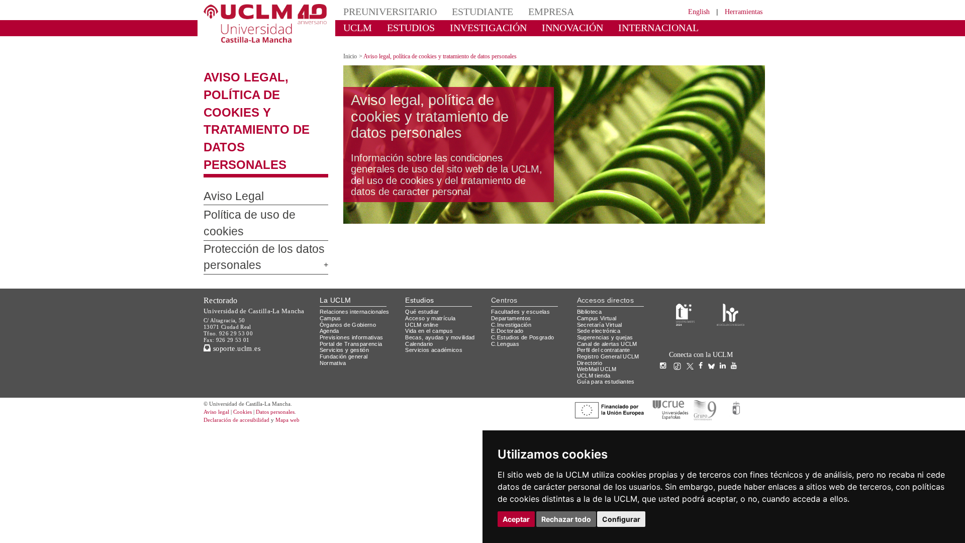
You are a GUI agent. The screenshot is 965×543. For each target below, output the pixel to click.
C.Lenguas (505, 289)
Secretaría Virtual (602, 270)
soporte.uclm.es (239, 293)
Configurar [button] (621, 519)
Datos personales (289, 357)
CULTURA (682, 27)
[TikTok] (680, 311)
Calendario (420, 289)
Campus (331, 263)
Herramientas (740, 11)
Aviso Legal (228, 152)
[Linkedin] (723, 311)
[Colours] (730, 259)
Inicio (350, 47)
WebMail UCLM (598, 314)
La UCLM (335, 245)
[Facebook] (703, 311)
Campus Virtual (598, 263)
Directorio (591, 308)
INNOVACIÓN (542, 27)
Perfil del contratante (607, 295)
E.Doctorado (508, 276)
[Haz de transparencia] (685, 259)
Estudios (419, 245)
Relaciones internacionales (358, 257)
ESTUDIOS (402, 27)
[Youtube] (736, 311)
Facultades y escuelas (521, 257)
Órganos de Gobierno (350, 270)
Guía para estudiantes (608, 327)
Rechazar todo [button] (566, 519)
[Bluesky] (714, 311)
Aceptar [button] (516, 519)
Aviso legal (218, 357)
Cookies (248, 357)
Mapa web (300, 366)
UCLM (354, 27)
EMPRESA (526, 11)
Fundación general (346, 302)
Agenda (330, 276)
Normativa (334, 308)
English (690, 11)
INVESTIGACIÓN (470, 27)
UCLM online (423, 270)
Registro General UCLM (610, 302)
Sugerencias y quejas (607, 283)
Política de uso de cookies (259, 171)
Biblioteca (591, 257)
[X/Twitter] (693, 311)
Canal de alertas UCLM (608, 289)
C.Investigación (512, 270)
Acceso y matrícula (432, 263)
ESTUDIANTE (464, 11)
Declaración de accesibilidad (242, 366)
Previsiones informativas (355, 283)
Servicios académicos (435, 295)
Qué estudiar (423, 257)
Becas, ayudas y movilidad (442, 283)
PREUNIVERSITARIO (383, 11)
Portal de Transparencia (354, 289)
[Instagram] (665, 311)
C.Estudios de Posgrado (524, 283)
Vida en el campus (431, 276)
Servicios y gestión (346, 295)
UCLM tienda (595, 321)
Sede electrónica (601, 276)
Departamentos (513, 263)
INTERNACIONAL (615, 27)
